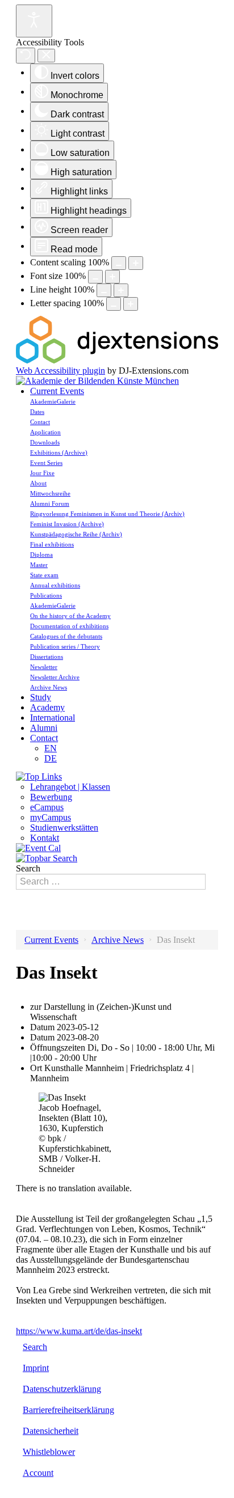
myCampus (50, 817)
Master (39, 564)
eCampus (47, 807)
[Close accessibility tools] (46, 56)
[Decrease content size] (118, 263)
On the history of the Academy (70, 615)
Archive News (48, 687)
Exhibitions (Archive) (58, 452)
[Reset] (25, 56)
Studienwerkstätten (64, 827)
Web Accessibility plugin (60, 370)
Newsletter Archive (55, 677)
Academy (47, 707)
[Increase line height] (121, 290)
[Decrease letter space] (113, 304)
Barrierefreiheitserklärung (68, 1410)
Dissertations (46, 656)
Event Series (46, 462)
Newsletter (43, 666)
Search (28, 868)
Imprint (36, 1368)
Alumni (43, 728)
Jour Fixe (42, 472)
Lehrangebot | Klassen (70, 787)
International (52, 717)
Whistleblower (49, 1452)
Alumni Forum (49, 503)
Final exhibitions (52, 544)
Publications (46, 595)
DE (50, 758)
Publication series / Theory (65, 646)
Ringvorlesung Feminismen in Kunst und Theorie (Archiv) (107, 513)
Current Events (57, 391)
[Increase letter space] (130, 304)
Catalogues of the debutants (66, 636)
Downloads (45, 442)
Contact (40, 421)
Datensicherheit (50, 1431)
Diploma (41, 554)
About (38, 483)
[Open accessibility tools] (34, 21)
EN (50, 748)
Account (38, 1473)
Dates (37, 411)
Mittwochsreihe (50, 493)
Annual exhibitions (55, 585)
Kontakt (44, 838)
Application (45, 432)
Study (40, 697)
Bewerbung (51, 797)
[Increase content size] (135, 263)
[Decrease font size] (95, 276)
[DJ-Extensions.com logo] (117, 360)
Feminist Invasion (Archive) (67, 524)
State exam (44, 575)
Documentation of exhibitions (69, 626)
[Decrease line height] (104, 290)
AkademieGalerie (53, 401)
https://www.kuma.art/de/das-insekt (79, 1331)
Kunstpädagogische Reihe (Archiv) (76, 534)
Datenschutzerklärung (62, 1389)
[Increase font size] (112, 276)
